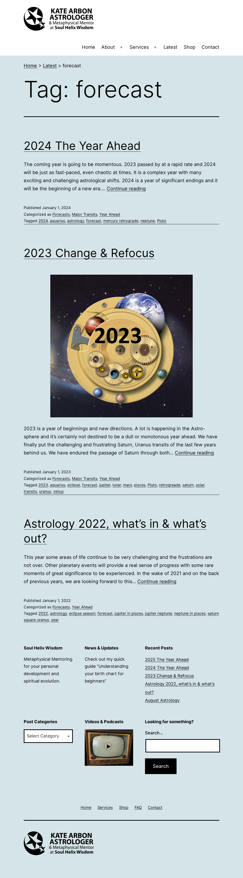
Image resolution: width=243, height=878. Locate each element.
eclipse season (82, 613)
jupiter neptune (158, 613)
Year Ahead (109, 214)
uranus (45, 491)
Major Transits (84, 214)
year (55, 619)
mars (127, 485)
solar (200, 485)
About (108, 47)
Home (88, 47)
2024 (43, 220)
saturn (188, 485)
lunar (116, 485)
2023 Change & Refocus (89, 253)
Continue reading (126, 188)
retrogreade (169, 485)
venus (58, 491)
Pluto (161, 220)
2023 (43, 485)
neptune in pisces (190, 613)
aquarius (57, 220)
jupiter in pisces (129, 613)
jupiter (104, 485)
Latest (170, 47)
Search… (154, 732)
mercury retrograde (120, 220)
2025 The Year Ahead (167, 659)
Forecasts (61, 214)
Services (139, 47)
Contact (210, 47)
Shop (189, 47)
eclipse (73, 485)
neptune (147, 220)
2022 (43, 613)
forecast (93, 220)
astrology (75, 220)
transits (30, 491)
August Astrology (162, 700)
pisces (139, 485)
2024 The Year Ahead (82, 146)
